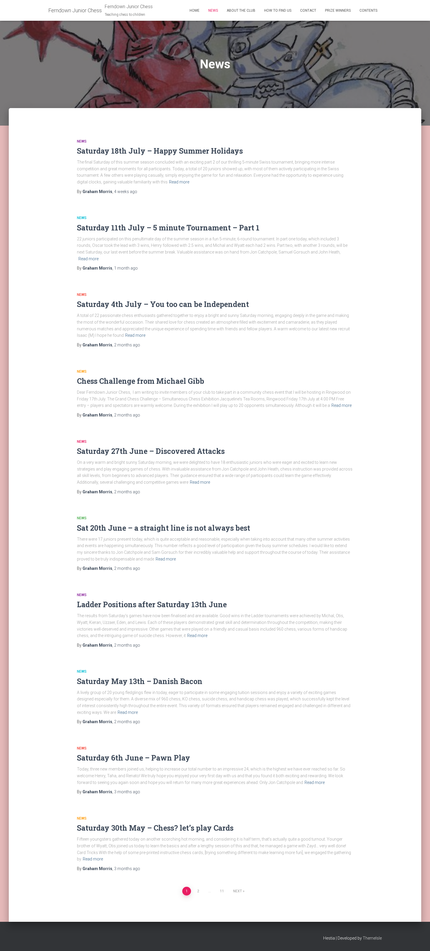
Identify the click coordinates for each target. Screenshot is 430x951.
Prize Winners (338, 10)
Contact (308, 10)
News (213, 10)
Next (237, 891)
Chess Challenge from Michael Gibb (140, 381)
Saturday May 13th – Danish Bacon (139, 681)
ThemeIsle (372, 938)
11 (222, 891)
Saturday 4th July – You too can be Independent (163, 304)
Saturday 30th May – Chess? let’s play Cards (155, 828)
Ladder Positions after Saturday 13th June (152, 604)
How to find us (277, 10)
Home (194, 10)
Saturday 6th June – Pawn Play (133, 758)
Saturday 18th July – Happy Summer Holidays (160, 151)
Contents (368, 10)
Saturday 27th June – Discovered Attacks (151, 451)
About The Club (241, 10)
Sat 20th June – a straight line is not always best (163, 528)
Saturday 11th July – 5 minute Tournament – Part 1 (168, 227)
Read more (179, 182)
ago (125, 191)
